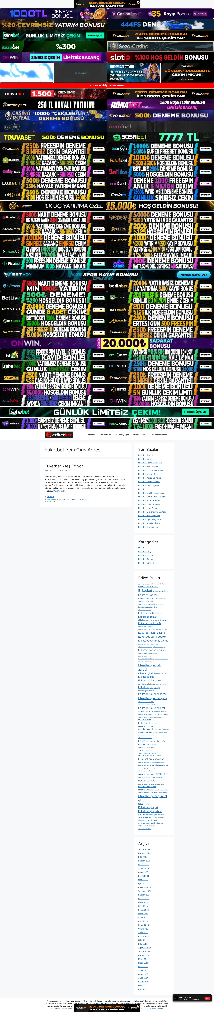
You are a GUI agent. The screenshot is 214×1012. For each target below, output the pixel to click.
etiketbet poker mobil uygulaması (147, 753)
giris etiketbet (159, 814)
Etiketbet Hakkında (160, 711)
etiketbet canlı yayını (159, 647)
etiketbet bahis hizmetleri (145, 601)
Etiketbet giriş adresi (150, 680)
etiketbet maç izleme (147, 729)
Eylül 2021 (142, 989)
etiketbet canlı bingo (161, 629)
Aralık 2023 (143, 917)
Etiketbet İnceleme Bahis (149, 516)
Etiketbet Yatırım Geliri (148, 474)
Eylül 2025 (142, 857)
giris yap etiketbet (158, 817)
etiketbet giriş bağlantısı (146, 684)
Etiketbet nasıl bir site (152, 741)
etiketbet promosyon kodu (150, 756)
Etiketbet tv (161, 773)
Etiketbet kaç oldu (148, 723)
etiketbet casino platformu (145, 656)
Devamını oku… (60, 491)
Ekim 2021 (142, 985)
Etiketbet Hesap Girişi (148, 466)
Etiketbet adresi (148, 595)
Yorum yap (51, 501)
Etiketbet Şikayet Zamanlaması (152, 470)
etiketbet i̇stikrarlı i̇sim (155, 717)
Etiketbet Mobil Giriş (145, 732)
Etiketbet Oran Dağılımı (148, 485)
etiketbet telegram (145, 774)
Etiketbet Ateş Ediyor (64, 466)
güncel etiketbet (144, 823)
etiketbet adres (160, 591)
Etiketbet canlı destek (152, 636)
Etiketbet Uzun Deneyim (149, 504)
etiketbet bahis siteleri (144, 610)
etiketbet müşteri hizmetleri (146, 735)
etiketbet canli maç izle (159, 620)
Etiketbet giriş (146, 676)
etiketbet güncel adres (146, 691)
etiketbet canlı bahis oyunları (146, 629)
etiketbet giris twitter (161, 673)
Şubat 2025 (143, 868)
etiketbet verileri (159, 784)
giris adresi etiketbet (145, 814)
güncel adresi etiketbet (147, 820)
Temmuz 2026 (144, 849)
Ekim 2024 (143, 880)
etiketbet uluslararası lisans (146, 784)
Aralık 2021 (143, 978)
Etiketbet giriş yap (149, 687)
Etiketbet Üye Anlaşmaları (149, 519)
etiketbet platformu (145, 750)
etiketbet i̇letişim (143, 717)
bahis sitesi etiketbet (157, 584)
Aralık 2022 (143, 933)
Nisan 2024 (143, 902)
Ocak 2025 (143, 872)
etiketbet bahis (160, 598)
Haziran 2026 (144, 853)
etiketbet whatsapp (146, 790)
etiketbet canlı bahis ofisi (145, 626)
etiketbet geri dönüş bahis (145, 662)
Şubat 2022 (143, 970)
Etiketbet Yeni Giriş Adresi (79, 499)
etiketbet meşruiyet (163, 729)
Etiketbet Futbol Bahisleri (149, 500)
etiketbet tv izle (157, 777)
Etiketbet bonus (147, 616)
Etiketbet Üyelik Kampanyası (151, 493)
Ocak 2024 (143, 914)
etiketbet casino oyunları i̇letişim (147, 653)
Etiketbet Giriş (105, 435)
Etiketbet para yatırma (147, 744)
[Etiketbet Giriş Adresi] (59, 435)
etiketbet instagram (161, 714)
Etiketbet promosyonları (151, 759)
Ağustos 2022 (144, 948)
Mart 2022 (143, 967)
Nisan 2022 (143, 963)
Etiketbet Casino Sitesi (146, 659)
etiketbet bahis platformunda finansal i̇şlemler (151, 604)
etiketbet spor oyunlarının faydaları (148, 768)
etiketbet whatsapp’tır (161, 790)
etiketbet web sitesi (147, 787)
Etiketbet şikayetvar (150, 811)
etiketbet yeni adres (144, 792)
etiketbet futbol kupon (161, 659)
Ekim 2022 (143, 940)
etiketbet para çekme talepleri (146, 747)
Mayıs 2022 (143, 959)
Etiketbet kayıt (144, 720)
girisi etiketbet (144, 817)
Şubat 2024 (143, 910)
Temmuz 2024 (144, 891)
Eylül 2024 (143, 883)
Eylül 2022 (142, 944)
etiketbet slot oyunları (160, 765)
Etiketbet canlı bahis (149, 623)
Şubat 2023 (143, 925)
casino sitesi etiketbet (148, 586)
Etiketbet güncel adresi (152, 694)
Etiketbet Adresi (145, 455)
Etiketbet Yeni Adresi (159, 435)
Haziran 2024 (144, 895)
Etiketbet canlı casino (151, 632)
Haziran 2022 (144, 955)
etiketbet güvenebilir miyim (146, 702)
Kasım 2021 (143, 982)
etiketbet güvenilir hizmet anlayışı (147, 705)
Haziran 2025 (144, 861)
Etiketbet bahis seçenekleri (147, 607)
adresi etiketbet (143, 584)
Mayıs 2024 (143, 899)
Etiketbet (91, 435)
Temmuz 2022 (144, 951)
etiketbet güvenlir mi (145, 711)
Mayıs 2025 (143, 864)
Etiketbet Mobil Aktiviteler (149, 523)
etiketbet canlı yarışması (145, 647)
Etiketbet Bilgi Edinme (148, 527)
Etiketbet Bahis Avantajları (150, 463)
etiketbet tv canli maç (144, 777)
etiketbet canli (144, 620)
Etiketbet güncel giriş (152, 698)
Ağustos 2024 (144, 887)
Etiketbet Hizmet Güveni (149, 482)
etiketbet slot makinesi (144, 765)
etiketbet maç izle (145, 726)
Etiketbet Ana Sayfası (145, 598)
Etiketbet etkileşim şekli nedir (58, 499)
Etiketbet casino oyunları (152, 650)
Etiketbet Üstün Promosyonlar (151, 497)
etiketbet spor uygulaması (145, 771)
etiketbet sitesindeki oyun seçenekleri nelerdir (151, 762)
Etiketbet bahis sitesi (150, 613)
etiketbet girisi (145, 673)
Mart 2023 (143, 921)
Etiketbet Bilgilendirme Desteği (152, 512)
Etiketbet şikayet (148, 807)
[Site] (53, 148)
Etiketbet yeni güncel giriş (152, 798)
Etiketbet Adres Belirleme (149, 478)
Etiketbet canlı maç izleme (153, 640)
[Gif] (107, 206)
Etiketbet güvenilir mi (151, 708)
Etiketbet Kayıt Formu (147, 508)
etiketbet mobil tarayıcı (160, 732)
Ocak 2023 (143, 929)
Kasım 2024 (143, 876)
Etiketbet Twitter (139, 435)
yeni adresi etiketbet (147, 826)
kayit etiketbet (157, 823)
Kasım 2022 (143, 936)
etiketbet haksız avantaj (145, 714)
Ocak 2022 (143, 974)
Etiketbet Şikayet (122, 435)
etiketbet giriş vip (161, 684)
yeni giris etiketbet (144, 829)
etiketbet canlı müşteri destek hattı (148, 644)
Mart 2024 (143, 906)
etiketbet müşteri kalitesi (145, 738)
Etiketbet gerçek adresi (149, 667)
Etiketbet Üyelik (144, 804)
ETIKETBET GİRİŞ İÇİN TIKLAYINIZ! (107, 85)
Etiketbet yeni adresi (159, 792)
